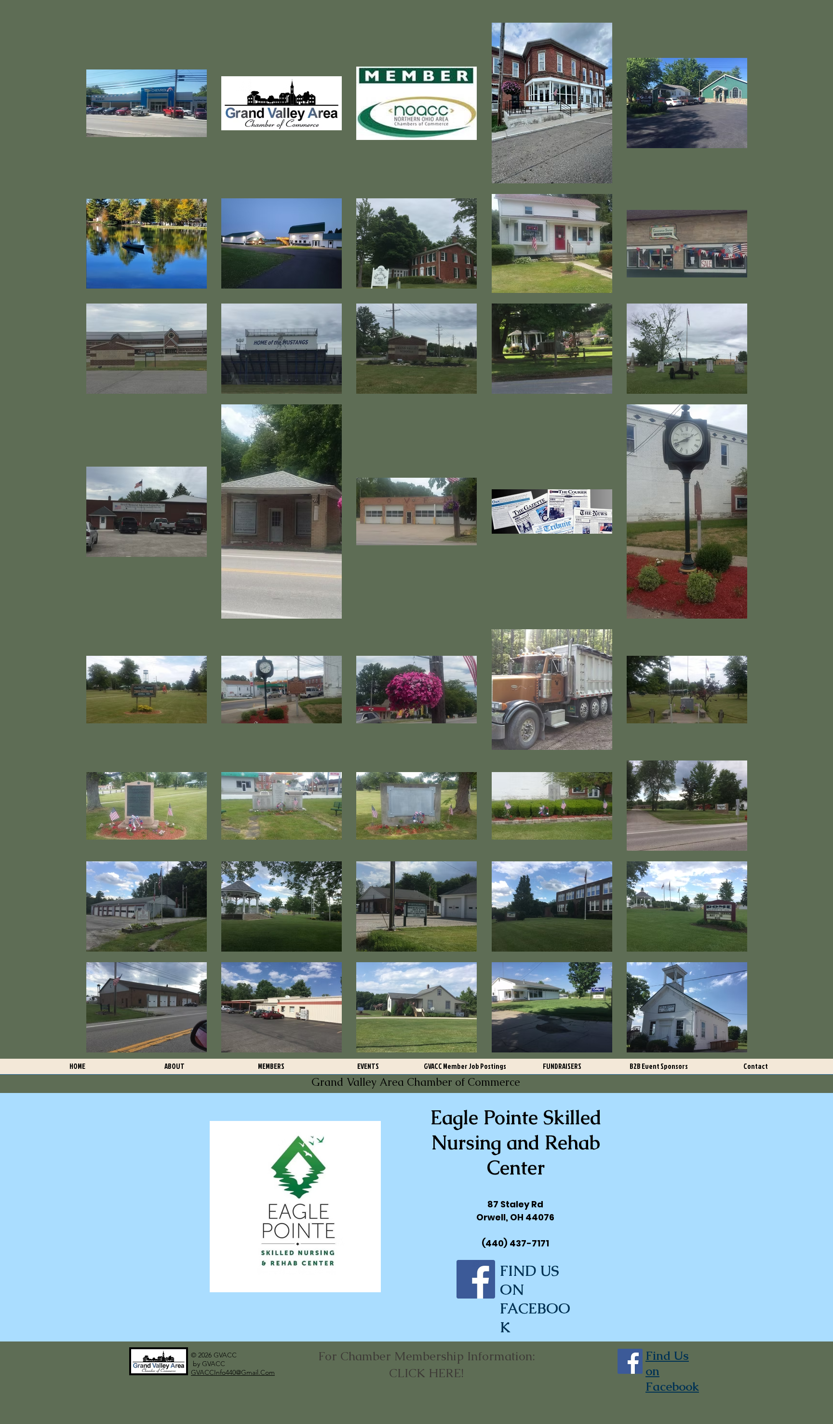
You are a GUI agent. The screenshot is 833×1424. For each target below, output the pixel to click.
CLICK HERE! (426, 1373)
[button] (174, 1069)
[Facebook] (476, 1279)
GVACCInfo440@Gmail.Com (233, 1372)
